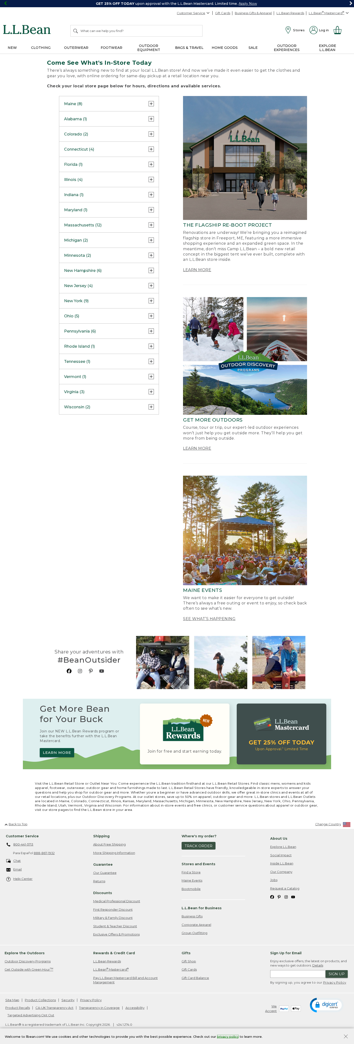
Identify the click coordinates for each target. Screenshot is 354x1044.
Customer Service (191, 13)
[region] (177, 3)
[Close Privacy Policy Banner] (345, 1037)
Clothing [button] (41, 47)
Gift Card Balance (195, 978)
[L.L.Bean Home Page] (28, 30)
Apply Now (248, 3)
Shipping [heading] (101, 836)
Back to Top (18, 824)
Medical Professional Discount (116, 901)
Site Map (12, 1000)
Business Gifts (192, 916)
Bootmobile (191, 889)
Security (67, 1000)
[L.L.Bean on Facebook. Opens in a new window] (69, 670)
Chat (17, 861)
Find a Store (191, 872)
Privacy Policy (334, 982)
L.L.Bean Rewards (290, 13)
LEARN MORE (197, 270)
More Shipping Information (114, 853)
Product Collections (40, 1000)
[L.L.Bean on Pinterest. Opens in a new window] (90, 670)
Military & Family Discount (113, 918)
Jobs (273, 880)
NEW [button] (12, 47)
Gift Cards (222, 13)
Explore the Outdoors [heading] (25, 953)
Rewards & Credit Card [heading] (114, 953)
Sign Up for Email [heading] (286, 953)
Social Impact (281, 855)
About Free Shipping (109, 844)
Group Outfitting (194, 933)
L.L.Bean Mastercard (111, 969)
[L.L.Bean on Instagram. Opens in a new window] (80, 670)
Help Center (23, 879)
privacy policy (228, 1036)
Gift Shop (189, 961)
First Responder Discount (113, 909)
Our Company (281, 872)
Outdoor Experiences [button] (287, 48)
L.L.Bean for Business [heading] (202, 908)
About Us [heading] (278, 838)
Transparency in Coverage (99, 1008)
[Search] (76, 31)
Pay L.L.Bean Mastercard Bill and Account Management (125, 980)
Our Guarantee (105, 873)
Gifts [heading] (186, 953)
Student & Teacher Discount (115, 926)
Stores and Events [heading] (198, 864)
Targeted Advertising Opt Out (30, 1015)
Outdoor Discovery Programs (28, 961)
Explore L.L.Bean (283, 847)
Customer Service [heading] (22, 836)
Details (317, 965)
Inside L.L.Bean (281, 863)
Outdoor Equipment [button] (148, 48)
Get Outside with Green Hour (29, 969)
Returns (99, 881)
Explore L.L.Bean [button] (327, 48)
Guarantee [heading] (103, 864)
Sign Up (337, 974)
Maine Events (192, 880)
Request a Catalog (284, 888)
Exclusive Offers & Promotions (116, 934)
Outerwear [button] (76, 47)
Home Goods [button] (225, 47)
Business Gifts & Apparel (253, 13)
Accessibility (134, 1008)
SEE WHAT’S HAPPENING (209, 618)
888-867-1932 (44, 853)
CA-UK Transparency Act (54, 1008)
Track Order (198, 846)
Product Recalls (17, 1008)
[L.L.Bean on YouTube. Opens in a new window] (101, 670)
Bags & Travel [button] (189, 47)
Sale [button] (253, 47)
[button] (326, 1005)
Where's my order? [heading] (199, 836)
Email (17, 869)
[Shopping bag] (340, 30)
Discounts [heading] (102, 893)
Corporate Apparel (196, 925)
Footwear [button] (111, 47)
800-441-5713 (23, 844)
